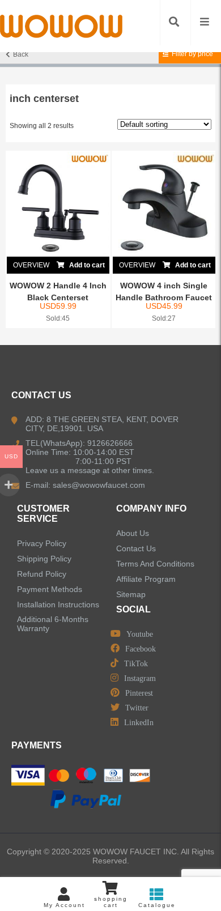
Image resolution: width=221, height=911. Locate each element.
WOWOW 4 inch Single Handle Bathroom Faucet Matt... (164, 297)
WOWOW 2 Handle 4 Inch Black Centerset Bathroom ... (58, 297)
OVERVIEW (31, 265)
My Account (64, 905)
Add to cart (86, 265)
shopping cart (111, 902)
